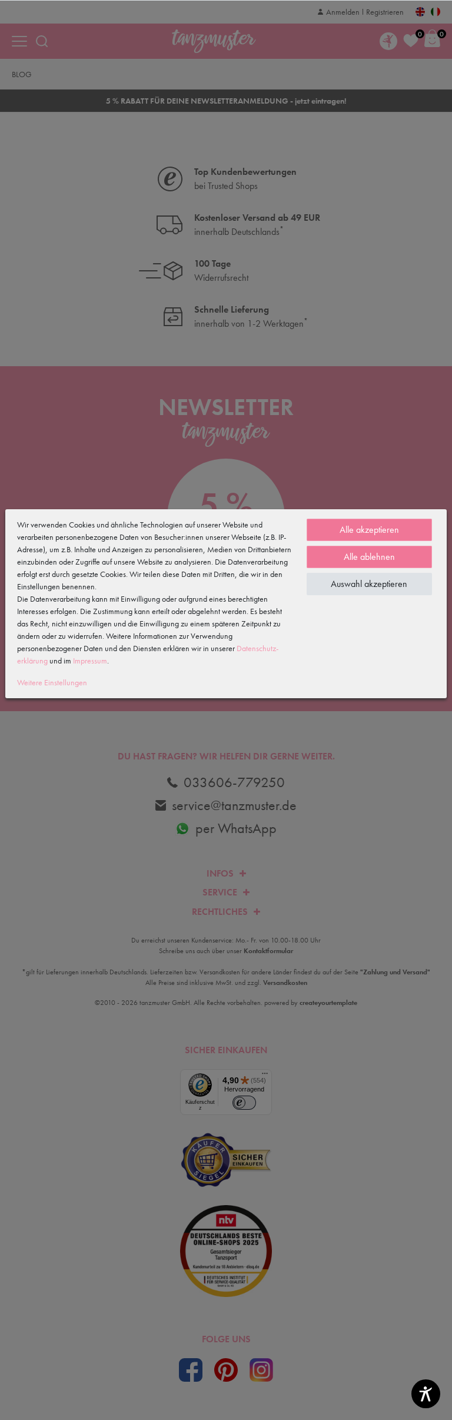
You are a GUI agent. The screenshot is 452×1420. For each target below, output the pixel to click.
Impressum (90, 660)
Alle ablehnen (369, 556)
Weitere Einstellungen (52, 682)
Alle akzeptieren (369, 529)
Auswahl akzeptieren (369, 584)
